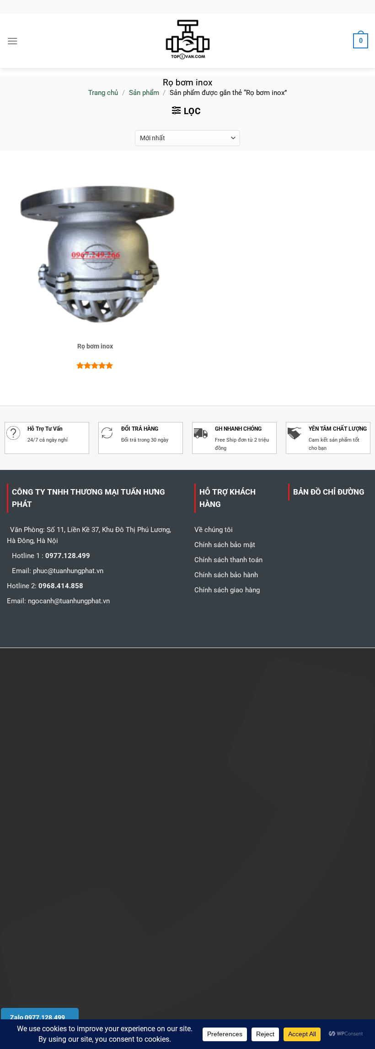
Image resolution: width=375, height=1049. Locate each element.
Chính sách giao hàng (227, 590)
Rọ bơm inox (95, 346)
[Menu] (12, 41)
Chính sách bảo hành (226, 575)
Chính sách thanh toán (228, 560)
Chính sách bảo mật (224, 545)
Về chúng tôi (213, 530)
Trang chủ (103, 93)
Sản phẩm (144, 93)
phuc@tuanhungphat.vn (68, 571)
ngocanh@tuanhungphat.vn (69, 601)
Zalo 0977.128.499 (37, 1017)
